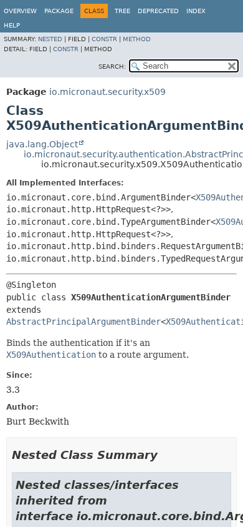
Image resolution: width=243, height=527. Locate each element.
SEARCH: (112, 66)
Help (12, 25)
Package (59, 10)
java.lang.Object (42, 144)
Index (196, 10)
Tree (122, 10)
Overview (20, 10)
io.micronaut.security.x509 (107, 92)
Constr (104, 39)
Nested (50, 39)
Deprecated (158, 10)
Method (137, 39)
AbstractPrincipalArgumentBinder (83, 322)
